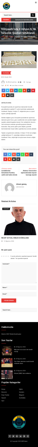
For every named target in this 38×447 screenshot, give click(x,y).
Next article (32, 168)
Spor (2, 401)
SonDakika (10, 36)
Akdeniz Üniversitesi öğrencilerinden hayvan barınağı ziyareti (29, 173)
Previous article (7, 168)
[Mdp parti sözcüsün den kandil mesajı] (7, 350)
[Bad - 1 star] (1, 256)
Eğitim (21, 389)
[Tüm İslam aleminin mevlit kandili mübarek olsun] (7, 362)
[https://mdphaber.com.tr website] (18, 82)
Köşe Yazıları (5, 395)
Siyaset (3, 398)
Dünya (3, 389)
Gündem (21, 392)
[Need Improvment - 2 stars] (3, 256)
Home (4, 36)
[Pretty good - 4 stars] (7, 256)
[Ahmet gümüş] (20, 82)
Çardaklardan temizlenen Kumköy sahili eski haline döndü (9, 173)
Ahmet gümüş (21, 184)
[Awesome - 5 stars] (9, 256)
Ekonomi (4, 392)
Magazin (21, 395)
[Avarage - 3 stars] (5, 256)
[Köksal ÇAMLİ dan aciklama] (7, 374)
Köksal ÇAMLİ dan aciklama (22, 373)
